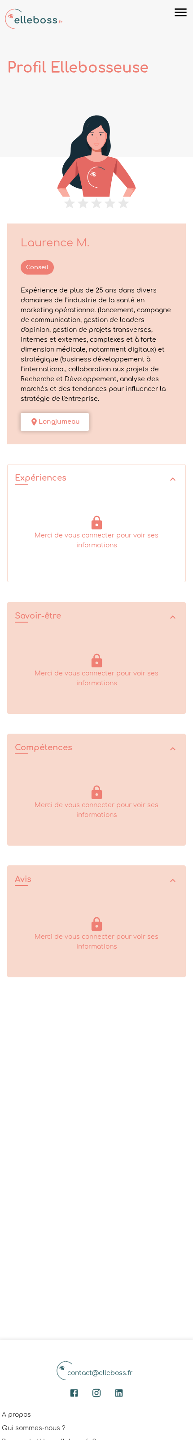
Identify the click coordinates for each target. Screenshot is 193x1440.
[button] (96, 479)
